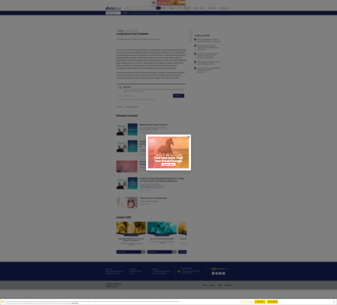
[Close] (334, 302)
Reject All (260, 301)
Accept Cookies (272, 301)
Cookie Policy (74, 303)
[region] (168, 302)
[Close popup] (188, 137)
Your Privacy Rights (246, 301)
